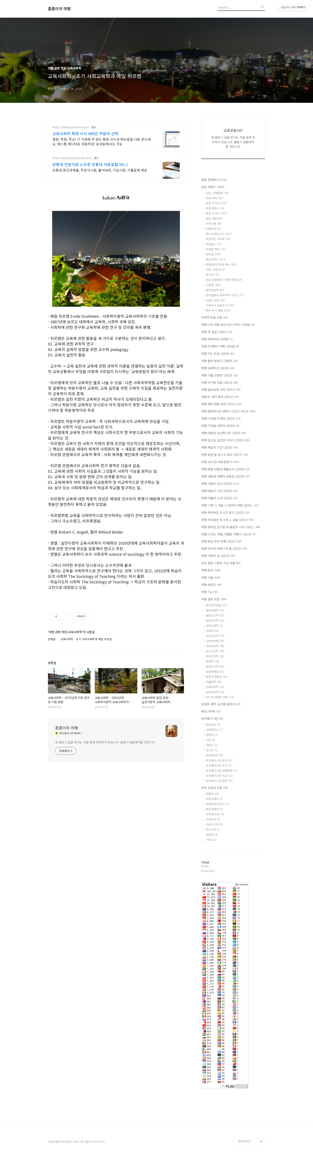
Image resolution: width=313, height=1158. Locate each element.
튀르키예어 (214, 799)
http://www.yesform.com (70, 127)
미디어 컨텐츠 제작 (220, 697)
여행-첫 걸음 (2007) (216, 332)
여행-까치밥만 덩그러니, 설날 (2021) (227, 520)
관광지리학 (215, 666)
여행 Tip (209, 592)
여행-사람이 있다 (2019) (220, 483)
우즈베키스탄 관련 (219, 781)
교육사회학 (215, 687)
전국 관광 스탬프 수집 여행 (221, 563)
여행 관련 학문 (214, 599)
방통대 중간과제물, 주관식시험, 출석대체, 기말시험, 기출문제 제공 (99, 169)
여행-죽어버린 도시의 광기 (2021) (225, 512)
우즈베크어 (214, 755)
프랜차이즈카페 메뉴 (221, 264)
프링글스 (214, 244)
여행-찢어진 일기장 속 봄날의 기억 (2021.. (230, 527)
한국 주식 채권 (218, 310)
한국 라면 (214, 218)
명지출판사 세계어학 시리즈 (225, 295)
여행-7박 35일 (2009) (218, 353)
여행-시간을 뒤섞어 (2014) (221, 418)
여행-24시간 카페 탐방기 (220, 462)
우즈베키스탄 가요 (219, 776)
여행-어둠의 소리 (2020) (219, 498)
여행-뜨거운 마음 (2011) (219, 382)
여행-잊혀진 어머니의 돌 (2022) (224, 548)
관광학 (212, 661)
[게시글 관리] (66, 616)
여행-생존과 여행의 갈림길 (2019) (225, 476)
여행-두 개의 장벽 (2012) (220, 397)
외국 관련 (215, 208)
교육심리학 (215, 692)
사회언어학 (215, 641)
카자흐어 (213, 819)
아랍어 (212, 794)
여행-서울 (210, 577)
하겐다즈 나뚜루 (218, 239)
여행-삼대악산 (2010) (217, 368)
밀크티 (212, 275)
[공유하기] (61, 616)
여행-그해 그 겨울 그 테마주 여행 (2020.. (229, 505)
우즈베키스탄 (212, 718)
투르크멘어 (214, 809)
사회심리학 (215, 636)
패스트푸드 (216, 259)
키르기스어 (214, 824)
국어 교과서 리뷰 (214, 788)
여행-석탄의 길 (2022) (218, 556)
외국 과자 (214, 198)
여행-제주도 (211, 585)
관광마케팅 (215, 672)
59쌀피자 (213, 229)
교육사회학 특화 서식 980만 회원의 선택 (85, 133)
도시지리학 (215, 651)
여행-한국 (210, 570)
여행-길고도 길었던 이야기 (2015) (225, 440)
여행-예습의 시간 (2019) (219, 491)
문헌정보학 (215, 290)
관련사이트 (244, 1141)
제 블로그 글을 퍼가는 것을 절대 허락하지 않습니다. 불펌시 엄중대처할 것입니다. (105, 742)
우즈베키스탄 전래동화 (222, 771)
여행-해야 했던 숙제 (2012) (221, 404)
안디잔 (212, 750)
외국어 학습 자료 (214, 317)
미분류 (213, 285)
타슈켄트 (213, 725)
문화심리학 (215, 615)
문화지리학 (215, 620)
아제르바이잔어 (217, 804)
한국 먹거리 (216, 213)
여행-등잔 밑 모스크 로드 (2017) (224, 454)
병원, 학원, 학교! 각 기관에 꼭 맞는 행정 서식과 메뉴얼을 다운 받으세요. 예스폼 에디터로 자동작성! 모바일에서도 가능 (101, 141)
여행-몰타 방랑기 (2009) (219, 361)
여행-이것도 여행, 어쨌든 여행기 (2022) (228, 534)
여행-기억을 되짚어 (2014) (220, 426)
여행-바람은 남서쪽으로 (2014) (223, 433)
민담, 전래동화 (217, 193)
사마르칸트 (214, 730)
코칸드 (212, 745)
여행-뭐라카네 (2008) (217, 339)
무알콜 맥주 (215, 249)
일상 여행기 (212, 187)
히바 (210, 740)
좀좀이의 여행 (59, 8)
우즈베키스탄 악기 (218, 765)
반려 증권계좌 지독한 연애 (224, 280)
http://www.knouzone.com (72, 158)
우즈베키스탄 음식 (219, 760)
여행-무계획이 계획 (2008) (220, 346)
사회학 (212, 631)
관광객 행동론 (217, 677)
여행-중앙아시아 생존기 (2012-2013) (228, 411)
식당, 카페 (215, 270)
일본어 (212, 835)
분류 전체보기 (214, 179)
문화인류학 (215, 610)
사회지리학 (215, 646)
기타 (211, 840)
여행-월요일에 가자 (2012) (221, 389)
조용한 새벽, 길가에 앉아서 (221, 704)
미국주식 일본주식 (220, 305)
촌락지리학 (215, 656)
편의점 (213, 254)
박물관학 (214, 682)
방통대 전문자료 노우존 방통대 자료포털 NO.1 (90, 164)
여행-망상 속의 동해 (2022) (221, 541)
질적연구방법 (216, 605)
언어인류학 (214, 626)
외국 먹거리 (216, 203)
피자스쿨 (214, 224)
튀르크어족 (211, 711)
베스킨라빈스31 (218, 234)
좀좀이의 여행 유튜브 (250, 1134)
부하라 (212, 735)
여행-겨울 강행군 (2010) (219, 375)
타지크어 (213, 829)
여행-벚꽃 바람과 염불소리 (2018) (225, 469)
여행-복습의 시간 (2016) (219, 447)
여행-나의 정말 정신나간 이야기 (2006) (228, 324)
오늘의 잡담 (215, 300)
